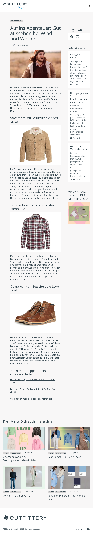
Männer (6, 492)
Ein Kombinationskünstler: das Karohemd (32, 207)
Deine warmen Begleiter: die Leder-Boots (35, 288)
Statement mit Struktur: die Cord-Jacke (34, 120)
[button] (84, 5)
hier (24, 279)
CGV (88, 529)
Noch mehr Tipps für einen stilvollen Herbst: (29, 372)
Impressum (78, 529)
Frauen (5, 453)
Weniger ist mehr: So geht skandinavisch (31, 398)
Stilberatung (16, 21)
